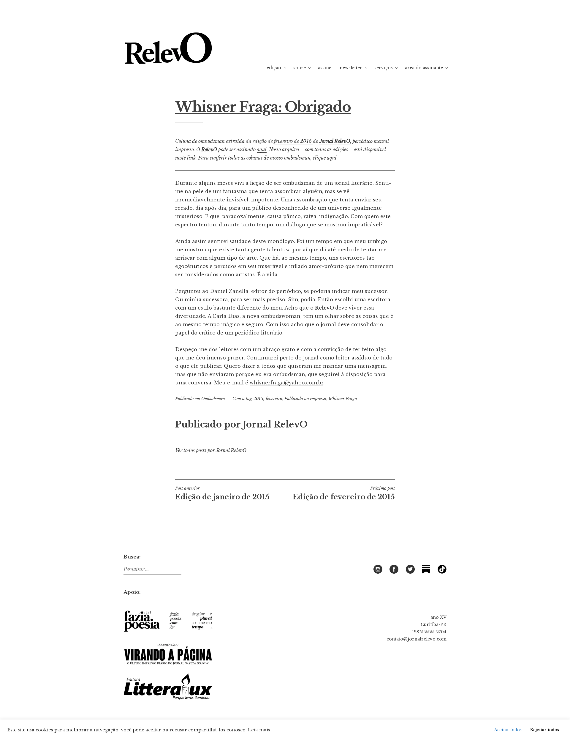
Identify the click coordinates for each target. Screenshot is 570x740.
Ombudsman (213, 398)
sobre (299, 67)
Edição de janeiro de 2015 (222, 493)
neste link (185, 158)
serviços (383, 67)
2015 (258, 398)
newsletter (351, 67)
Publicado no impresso (305, 398)
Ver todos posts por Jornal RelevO (210, 450)
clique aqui (325, 158)
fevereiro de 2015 (293, 141)
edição (274, 67)
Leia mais (259, 730)
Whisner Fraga (342, 398)
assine (324, 67)
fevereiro (274, 398)
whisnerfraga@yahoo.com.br (286, 383)
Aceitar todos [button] (508, 729)
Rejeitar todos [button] (544, 729)
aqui (262, 149)
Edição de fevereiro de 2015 (344, 493)
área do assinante (424, 67)
